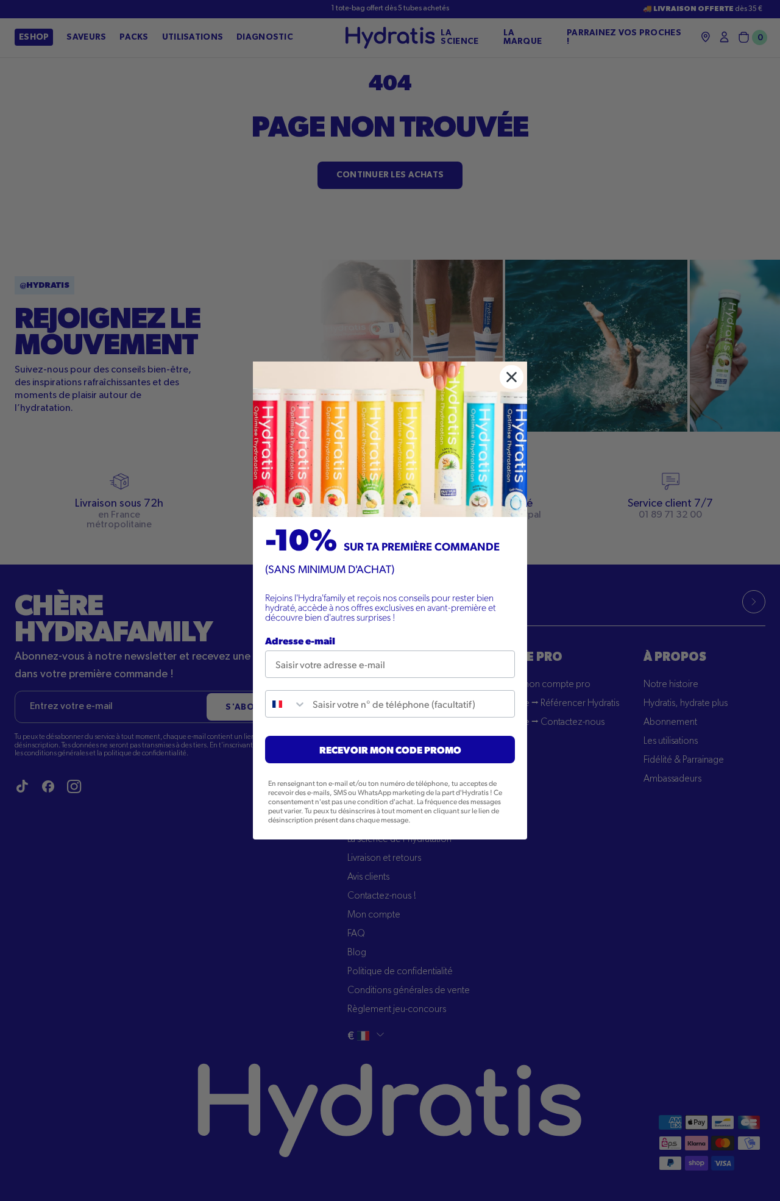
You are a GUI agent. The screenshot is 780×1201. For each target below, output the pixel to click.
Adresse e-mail (300, 640)
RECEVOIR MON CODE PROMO (390, 749)
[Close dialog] (511, 377)
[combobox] (286, 704)
